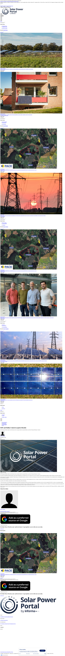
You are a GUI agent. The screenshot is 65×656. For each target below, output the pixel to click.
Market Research (10, 616)
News (1, 21)
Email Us (6, 620)
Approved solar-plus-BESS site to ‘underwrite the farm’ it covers (9, 270)
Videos (3, 415)
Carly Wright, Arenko (4, 361)
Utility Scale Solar (4, 28)
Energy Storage (5, 226)
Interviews (3, 408)
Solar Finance (4, 124)
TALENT (17, 1)
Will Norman (3, 216)
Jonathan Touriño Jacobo (4, 115)
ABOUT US (6, 1)
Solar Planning (2, 169)
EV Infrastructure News (12, 623)
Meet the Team (4, 616)
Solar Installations (4, 327)
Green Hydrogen (4, 223)
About (1, 616)
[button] (32, 5)
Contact (4, 620)
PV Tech (1, 623)
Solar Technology (4, 422)
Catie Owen (2, 400)
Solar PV (3, 324)
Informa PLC (2, 1)
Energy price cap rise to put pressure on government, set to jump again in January (11, 215)
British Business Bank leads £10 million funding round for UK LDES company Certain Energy (13, 317)
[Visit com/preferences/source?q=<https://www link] (15, 523)
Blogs (3, 407)
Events (1, 410)
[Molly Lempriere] (2, 435)
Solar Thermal (4, 325)
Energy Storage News (6, 623)
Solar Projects (5, 30)
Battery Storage (4, 222)
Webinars (3, 414)
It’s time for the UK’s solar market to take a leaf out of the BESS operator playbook (12, 360)
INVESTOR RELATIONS (12, 1)
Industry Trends (4, 417)
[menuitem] (32, 22)
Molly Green (3, 170)
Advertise (1, 620)
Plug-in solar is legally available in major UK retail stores (8, 114)
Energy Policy (4, 122)
